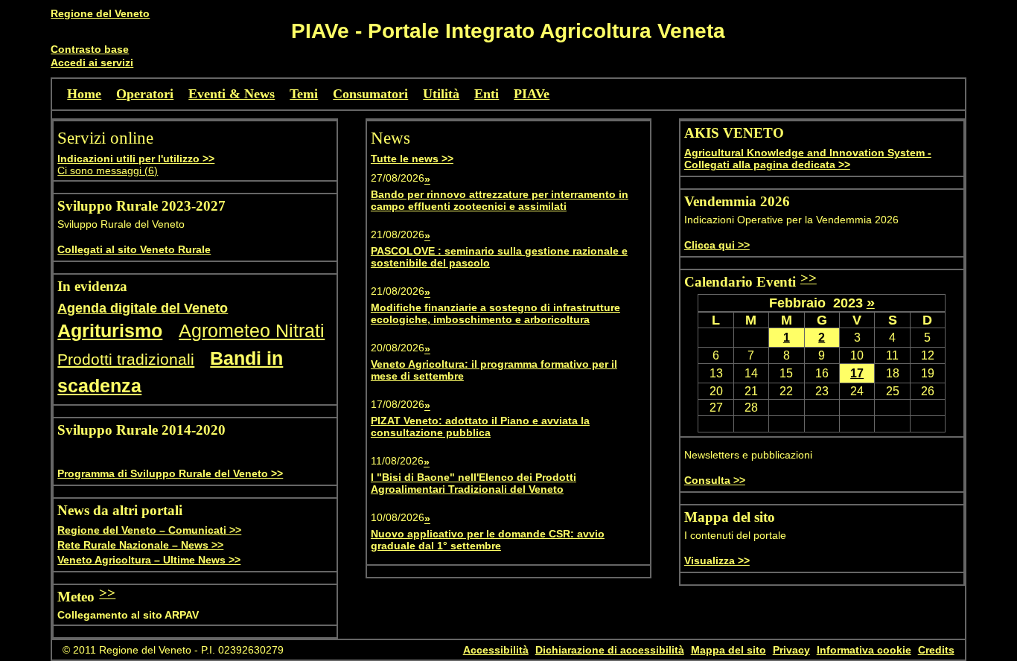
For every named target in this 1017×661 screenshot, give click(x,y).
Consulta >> (714, 480)
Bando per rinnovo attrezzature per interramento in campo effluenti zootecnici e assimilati (499, 200)
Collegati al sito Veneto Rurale (134, 249)
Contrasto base (90, 49)
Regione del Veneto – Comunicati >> (149, 530)
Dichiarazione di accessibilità (609, 650)
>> (107, 593)
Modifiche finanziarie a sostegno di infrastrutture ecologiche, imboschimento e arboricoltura (495, 313)
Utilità (441, 93)
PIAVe (531, 93)
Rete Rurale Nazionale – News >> (140, 545)
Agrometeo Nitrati (252, 331)
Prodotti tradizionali (125, 359)
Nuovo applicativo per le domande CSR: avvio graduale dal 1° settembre (488, 540)
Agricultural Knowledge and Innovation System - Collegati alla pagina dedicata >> (807, 158)
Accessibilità (496, 650)
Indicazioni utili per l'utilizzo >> (135, 159)
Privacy (791, 650)
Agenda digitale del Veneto (142, 308)
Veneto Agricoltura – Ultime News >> (148, 560)
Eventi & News (231, 93)
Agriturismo (109, 331)
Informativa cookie (864, 650)
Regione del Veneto (100, 13)
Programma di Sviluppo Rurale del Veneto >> (170, 473)
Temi (304, 93)
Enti (486, 93)
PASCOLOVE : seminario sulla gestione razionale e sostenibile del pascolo (499, 257)
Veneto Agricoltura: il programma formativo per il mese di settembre (494, 370)
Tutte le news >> (412, 159)
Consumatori (370, 93)
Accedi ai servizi (92, 62)
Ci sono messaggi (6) (107, 170)
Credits (936, 650)
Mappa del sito (728, 650)
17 (857, 373)
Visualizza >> (717, 560)
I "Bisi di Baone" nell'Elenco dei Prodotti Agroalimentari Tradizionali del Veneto (473, 483)
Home (84, 93)
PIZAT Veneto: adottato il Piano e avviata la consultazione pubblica (480, 426)
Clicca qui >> (717, 245)
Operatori (144, 93)
